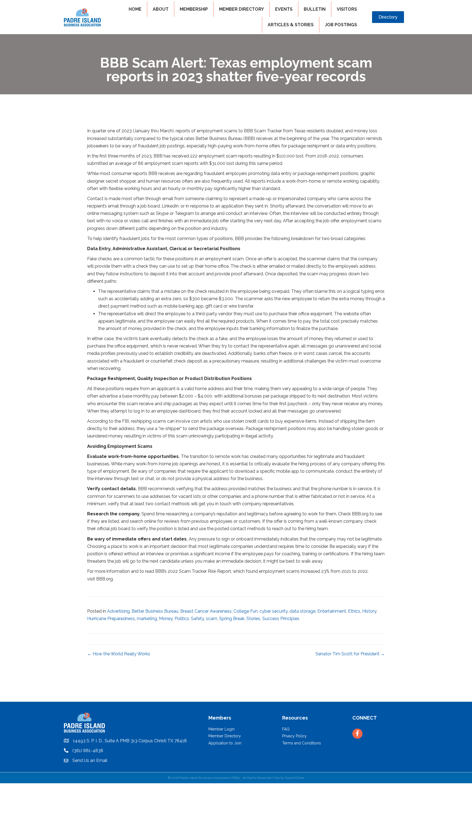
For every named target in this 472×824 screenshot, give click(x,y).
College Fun (246, 611)
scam (211, 618)
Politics (182, 618)
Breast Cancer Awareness (206, 611)
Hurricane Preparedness (111, 618)
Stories (253, 618)
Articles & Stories (291, 24)
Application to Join (224, 743)
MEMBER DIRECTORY (241, 9)
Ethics (354, 611)
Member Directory (224, 736)
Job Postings (341, 24)
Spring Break (231, 618)
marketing (147, 618)
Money (166, 618)
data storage (302, 611)
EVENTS (284, 9)
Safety (197, 618)
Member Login (221, 729)
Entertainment (331, 611)
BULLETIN (315, 9)
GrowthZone (294, 778)
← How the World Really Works (118, 653)
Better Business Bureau (155, 611)
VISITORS (347, 9)
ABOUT (161, 9)
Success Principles (280, 618)
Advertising (118, 611)
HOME (135, 9)
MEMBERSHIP (194, 9)
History (369, 611)
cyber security (273, 611)
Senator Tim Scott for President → (350, 653)
